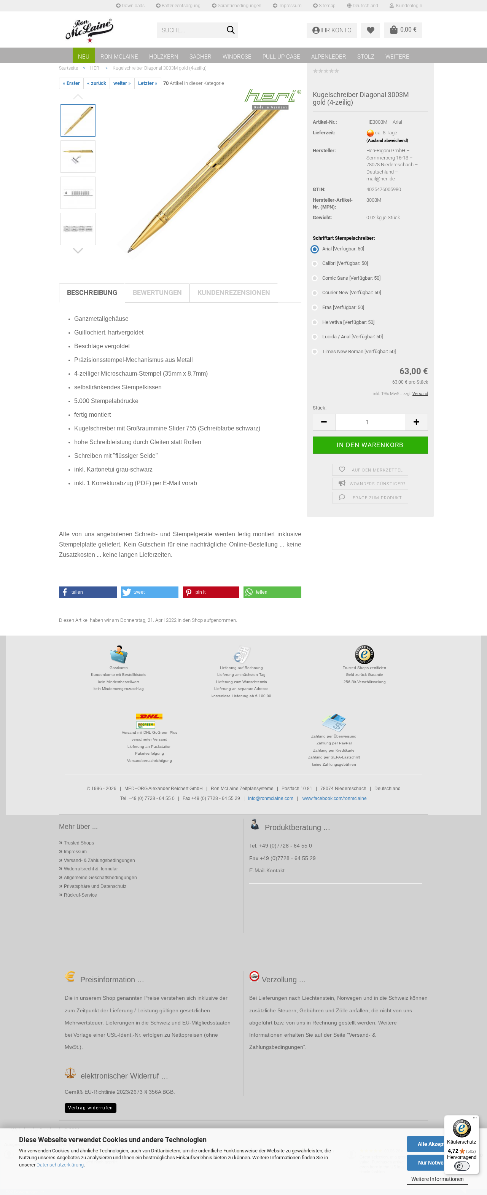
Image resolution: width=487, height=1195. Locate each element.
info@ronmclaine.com (270, 798)
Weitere (397, 56)
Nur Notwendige (437, 1163)
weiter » (122, 83)
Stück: (319, 408)
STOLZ (365, 56)
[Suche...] (230, 30)
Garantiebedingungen (238, 5)
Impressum (289, 5)
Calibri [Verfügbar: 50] (345, 263)
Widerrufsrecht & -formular (91, 869)
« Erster (71, 83)
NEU (83, 56)
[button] (324, 422)
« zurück (96, 83)
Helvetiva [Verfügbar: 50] (348, 322)
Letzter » (148, 83)
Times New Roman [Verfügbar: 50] (359, 351)
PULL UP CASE (281, 56)
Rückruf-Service (80, 895)
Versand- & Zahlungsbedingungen (99, 860)
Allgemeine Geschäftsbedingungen (100, 877)
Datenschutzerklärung (60, 1165)
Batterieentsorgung (181, 5)
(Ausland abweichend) (387, 140)
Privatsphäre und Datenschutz (95, 886)
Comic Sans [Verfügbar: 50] (351, 278)
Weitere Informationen (437, 1179)
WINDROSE (237, 56)
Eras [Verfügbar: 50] (343, 307)
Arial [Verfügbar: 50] (343, 249)
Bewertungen (157, 292)
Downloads (133, 5)
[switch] (461, 1166)
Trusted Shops (79, 843)
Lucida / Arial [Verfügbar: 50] (352, 336)
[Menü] (474, 1119)
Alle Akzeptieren (438, 1144)
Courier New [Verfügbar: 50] (351, 292)
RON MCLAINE (119, 56)
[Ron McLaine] (105, 30)
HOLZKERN (163, 56)
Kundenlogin (408, 5)
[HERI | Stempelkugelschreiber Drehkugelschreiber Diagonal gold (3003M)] (202, 174)
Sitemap (327, 5)
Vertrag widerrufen (90, 1108)
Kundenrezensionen (233, 292)
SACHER (200, 56)
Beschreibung (92, 292)
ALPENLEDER (328, 56)
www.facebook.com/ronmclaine (334, 798)
